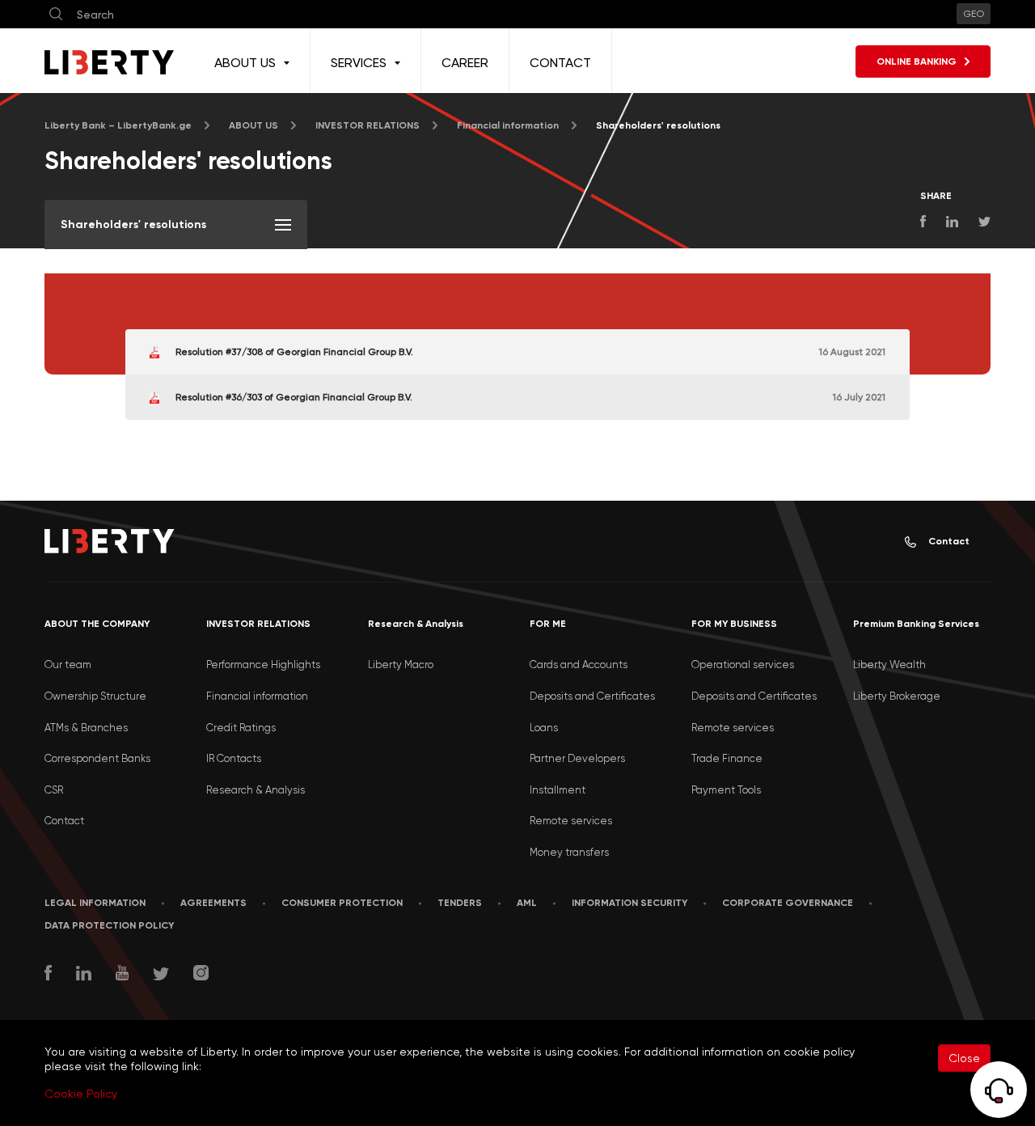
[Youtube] (122, 974)
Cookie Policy (80, 1093)
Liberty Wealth (889, 664)
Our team (67, 664)
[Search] (55, 14)
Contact (949, 541)
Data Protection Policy (109, 925)
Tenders (459, 902)
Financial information (257, 696)
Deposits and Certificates (592, 696)
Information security (629, 902)
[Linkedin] (83, 975)
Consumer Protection (342, 902)
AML (527, 902)
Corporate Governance (787, 902)
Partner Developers (577, 758)
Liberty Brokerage (896, 696)
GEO (973, 13)
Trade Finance (727, 758)
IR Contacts (233, 758)
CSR (53, 790)
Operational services (742, 664)
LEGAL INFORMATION (95, 902)
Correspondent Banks (97, 758)
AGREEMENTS (213, 902)
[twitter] (161, 975)
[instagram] (201, 974)
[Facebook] (48, 974)
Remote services (571, 821)
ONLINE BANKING (917, 61)
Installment (557, 790)
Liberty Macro (400, 664)
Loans (544, 728)
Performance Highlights (263, 664)
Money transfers (569, 852)
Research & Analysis (255, 790)
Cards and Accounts (578, 664)
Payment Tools (726, 790)
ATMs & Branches (86, 728)
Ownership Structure (95, 696)
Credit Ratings (241, 728)
